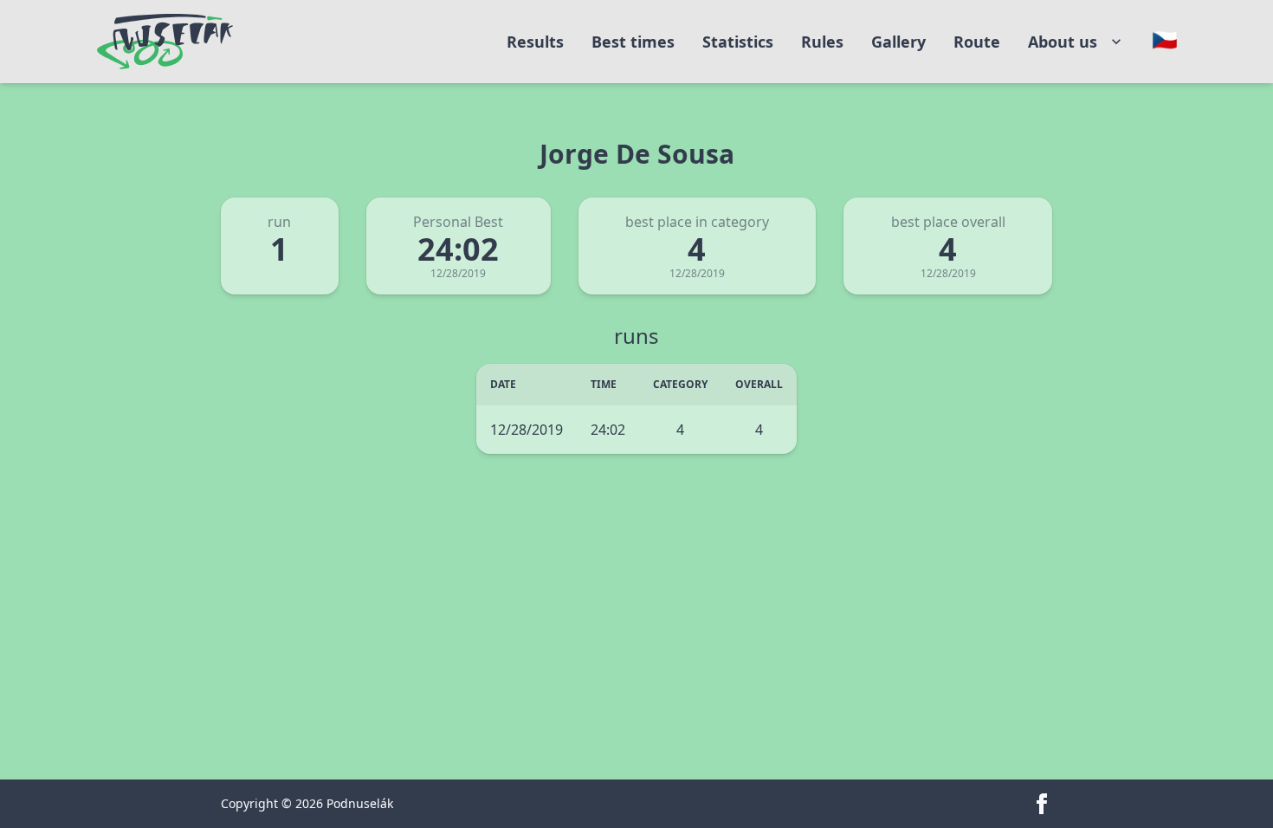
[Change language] (1165, 40)
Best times (633, 41)
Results (535, 41)
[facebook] (1041, 803)
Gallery (898, 41)
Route (976, 41)
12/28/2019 (526, 429)
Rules (822, 41)
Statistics (737, 41)
